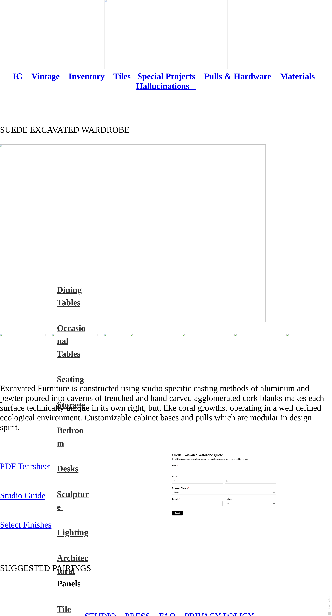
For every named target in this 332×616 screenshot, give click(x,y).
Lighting (72, 532)
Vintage (45, 76)
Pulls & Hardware (237, 76)
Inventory (90, 76)
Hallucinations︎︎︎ (166, 86)
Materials (297, 76)
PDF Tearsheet (25, 466)
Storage (71, 404)
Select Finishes (25, 524)
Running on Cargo (329, 602)
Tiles (122, 76)
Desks (67, 468)
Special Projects (166, 76)
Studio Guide (22, 495)
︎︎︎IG (14, 76)
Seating (70, 379)
